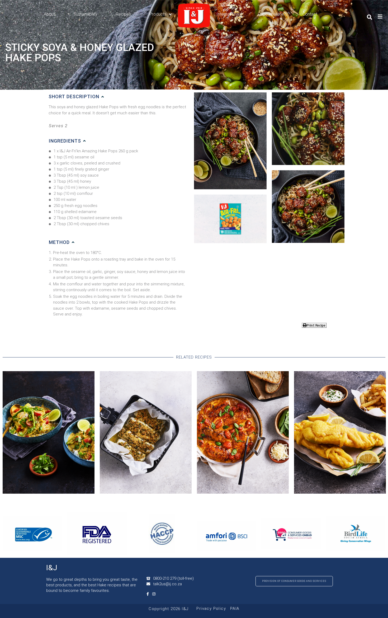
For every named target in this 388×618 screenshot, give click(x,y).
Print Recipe (315, 325)
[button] (118, 96)
